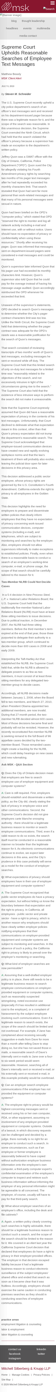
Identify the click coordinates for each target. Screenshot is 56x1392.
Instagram (15, 1358)
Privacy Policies (41, 1375)
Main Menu (53, 3)
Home (4, 1375)
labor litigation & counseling (17, 1334)
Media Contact (28, 35)
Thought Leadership (33, 20)
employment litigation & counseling (21, 1324)
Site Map (5, 1379)
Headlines (12, 28)
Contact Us (14, 1349)
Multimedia (43, 28)
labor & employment (12, 1329)
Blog (14, 20)
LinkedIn (41, 1349)
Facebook (15, 1353)
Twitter (41, 1353)
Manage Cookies (20, 1375)
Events (27, 28)
